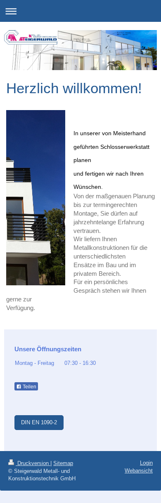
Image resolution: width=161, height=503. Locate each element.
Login (146, 463)
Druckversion (33, 463)
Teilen (28, 387)
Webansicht (139, 471)
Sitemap (63, 463)
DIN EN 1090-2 (39, 422)
